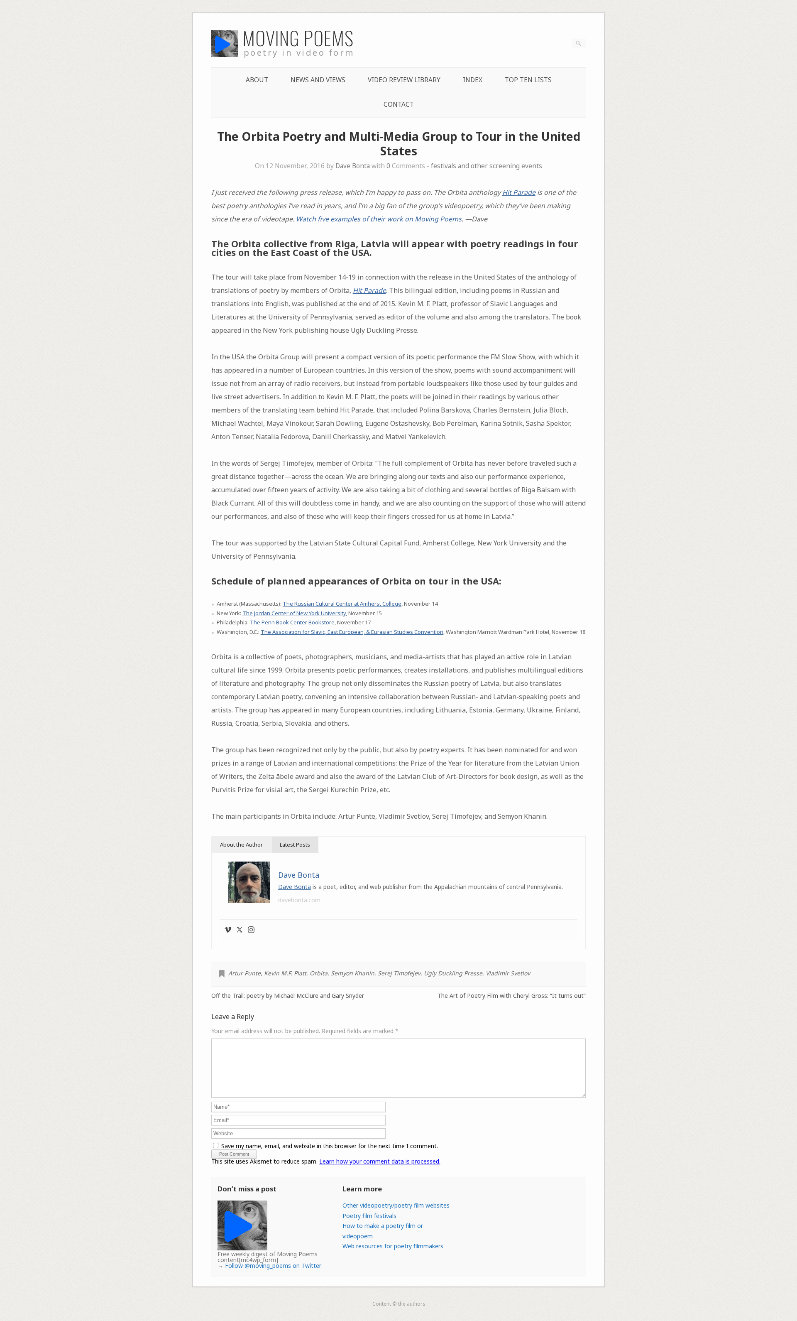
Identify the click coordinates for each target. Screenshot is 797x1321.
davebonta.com (299, 900)
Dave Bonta (352, 166)
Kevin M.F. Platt (285, 973)
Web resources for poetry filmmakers (392, 1246)
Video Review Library (404, 80)
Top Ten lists (528, 80)
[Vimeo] (228, 930)
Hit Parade (518, 192)
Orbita (319, 973)
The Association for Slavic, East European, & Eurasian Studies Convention (352, 632)
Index (472, 80)
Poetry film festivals (369, 1216)
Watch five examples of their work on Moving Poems (379, 218)
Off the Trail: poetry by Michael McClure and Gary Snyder (287, 996)
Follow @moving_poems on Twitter (273, 1265)
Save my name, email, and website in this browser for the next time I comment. (329, 1146)
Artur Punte (244, 973)
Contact (399, 104)
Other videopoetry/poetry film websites (396, 1205)
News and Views (318, 80)
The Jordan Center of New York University (294, 613)
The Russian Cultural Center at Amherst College (342, 603)
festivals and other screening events (486, 166)
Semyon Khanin (352, 973)
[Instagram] (251, 930)
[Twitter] (239, 930)
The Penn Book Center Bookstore (292, 622)
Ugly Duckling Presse (453, 973)
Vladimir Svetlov (508, 973)
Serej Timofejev (399, 973)
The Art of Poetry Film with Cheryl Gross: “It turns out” (512, 996)
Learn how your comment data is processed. (379, 1161)
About (257, 80)
